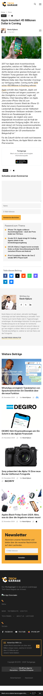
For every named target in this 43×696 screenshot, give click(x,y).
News (10, 12)
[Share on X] (17, 276)
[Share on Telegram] (5, 282)
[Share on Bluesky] (11, 276)
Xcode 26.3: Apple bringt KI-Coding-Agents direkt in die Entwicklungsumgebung (22, 240)
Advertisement (15, 678)
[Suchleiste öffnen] (35, 4)
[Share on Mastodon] (36, 276)
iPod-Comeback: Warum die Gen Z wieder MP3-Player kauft (21, 256)
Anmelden (21, 557)
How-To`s (23, 611)
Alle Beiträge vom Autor (11, 338)
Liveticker (30, 616)
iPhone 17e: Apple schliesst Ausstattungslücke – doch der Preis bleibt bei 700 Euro (22, 232)
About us (20, 616)
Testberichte (13, 611)
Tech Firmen (6, 616)
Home (3, 12)
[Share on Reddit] (23, 276)
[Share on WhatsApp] (29, 276)
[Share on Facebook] (5, 276)
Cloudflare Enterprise (26, 670)
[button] (21, 693)
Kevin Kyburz (12, 29)
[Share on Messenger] (11, 282)
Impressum (29, 678)
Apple (4, 90)
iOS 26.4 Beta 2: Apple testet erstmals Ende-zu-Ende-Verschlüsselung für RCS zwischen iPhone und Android (23, 249)
